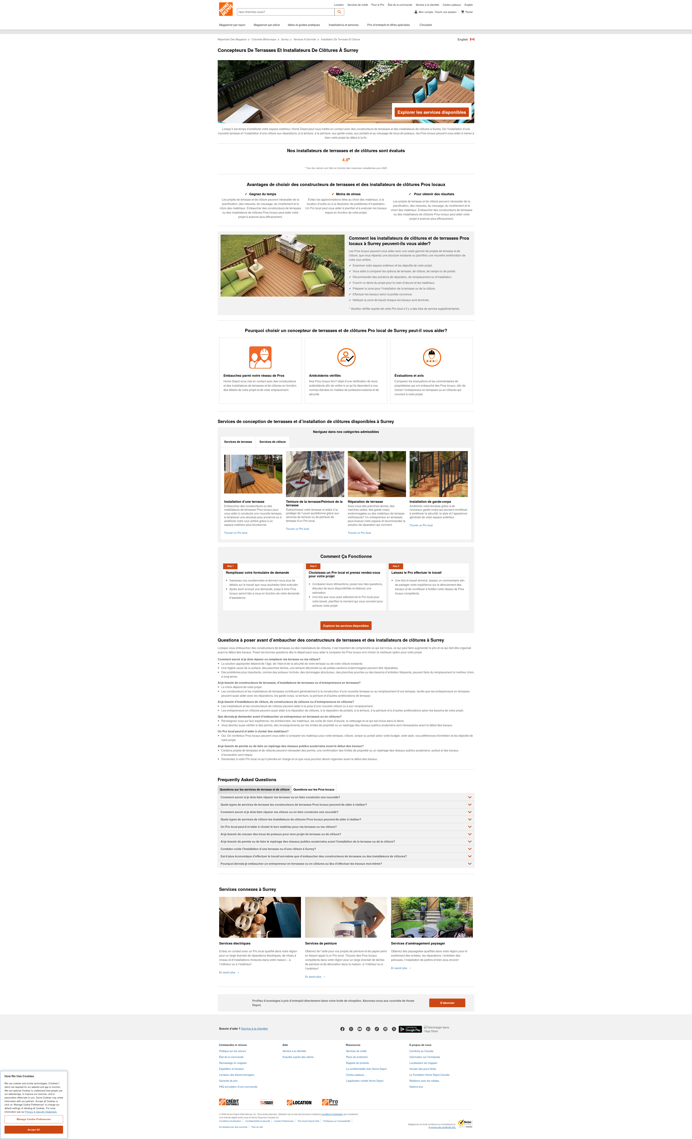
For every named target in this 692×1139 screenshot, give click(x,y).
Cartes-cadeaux (452, 4)
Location (339, 4)
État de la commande (400, 4)
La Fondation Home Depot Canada (429, 1075)
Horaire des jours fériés (422, 1069)
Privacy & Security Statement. (41, 1111)
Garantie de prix (228, 1080)
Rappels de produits (357, 1063)
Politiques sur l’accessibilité (336, 1120)
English (469, 4)
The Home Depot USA (308, 1120)
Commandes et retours (233, 1045)
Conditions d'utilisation (230, 1120)
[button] (339, 11)
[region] (34, 1105)
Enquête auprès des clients (298, 1057)
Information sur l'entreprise (424, 1057)
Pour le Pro (377, 4)
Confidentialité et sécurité (257, 1120)
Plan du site (257, 1126)
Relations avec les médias (424, 1080)
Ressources (353, 1045)
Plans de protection (357, 1057)
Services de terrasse (238, 442)
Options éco (416, 1086)
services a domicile (305, 39)
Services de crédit (357, 4)
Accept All (34, 1129)
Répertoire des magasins (232, 39)
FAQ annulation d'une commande (238, 1086)
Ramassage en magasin (233, 1063)
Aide (285, 1045)
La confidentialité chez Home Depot (366, 1069)
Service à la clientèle (427, 4)
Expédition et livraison (231, 1069)
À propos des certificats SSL (442, 1127)
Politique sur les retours (232, 1051)
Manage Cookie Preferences (34, 1119)
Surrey (285, 39)
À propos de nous (420, 1045)
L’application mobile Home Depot (364, 1080)
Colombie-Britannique (264, 39)
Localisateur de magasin (423, 1063)
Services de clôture (273, 442)
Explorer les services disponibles (432, 112)
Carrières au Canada (421, 1051)
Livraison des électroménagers (236, 1075)
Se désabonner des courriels (233, 1126)
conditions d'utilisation (332, 1114)
